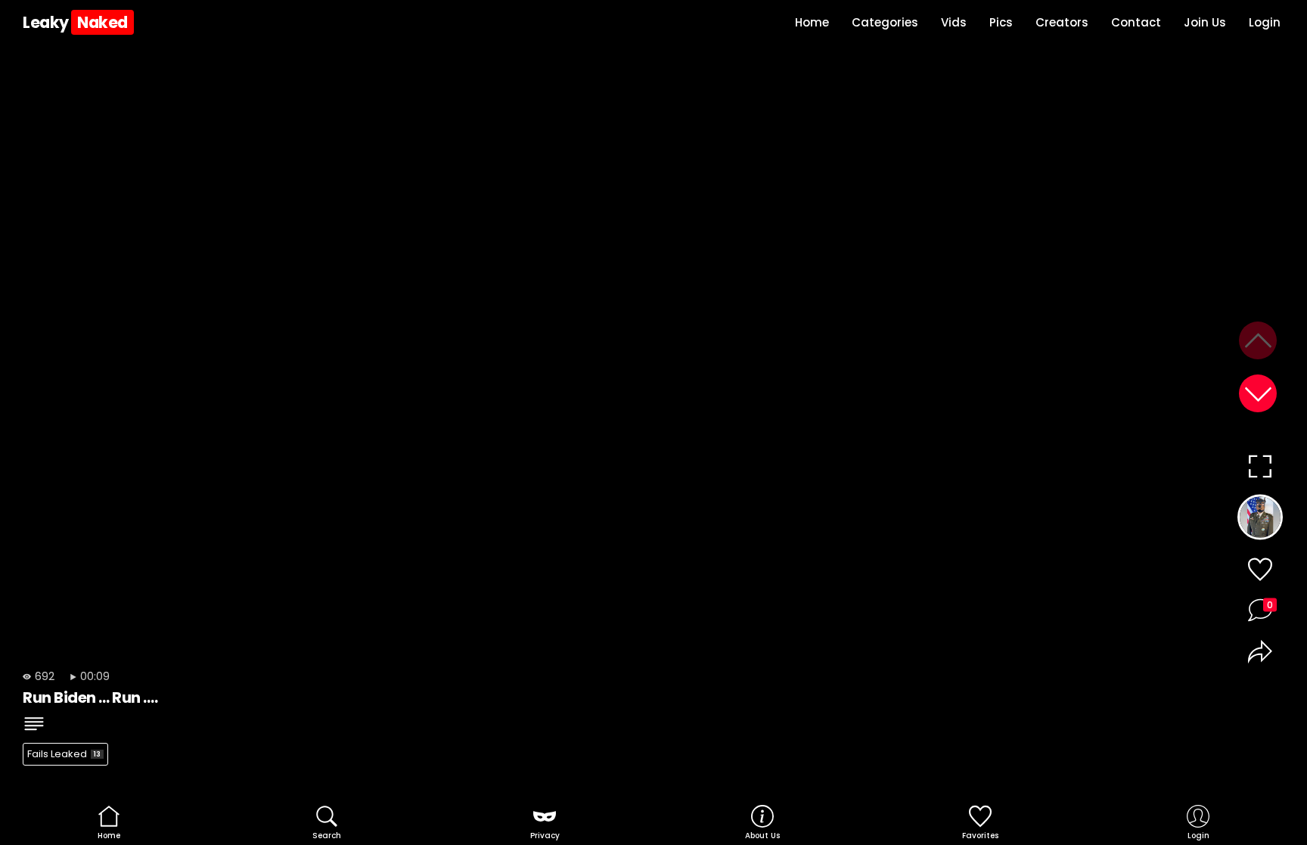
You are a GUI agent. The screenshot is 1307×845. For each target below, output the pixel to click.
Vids (954, 22)
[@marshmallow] (1259, 520)
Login (1265, 22)
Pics (1001, 22)
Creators (1061, 22)
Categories (885, 22)
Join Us (1205, 22)
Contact (1136, 22)
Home (812, 22)
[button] (1258, 393)
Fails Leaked (64, 754)
